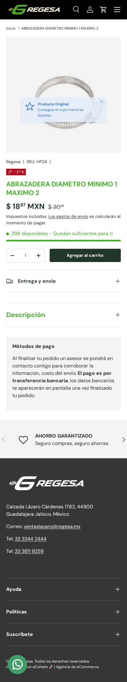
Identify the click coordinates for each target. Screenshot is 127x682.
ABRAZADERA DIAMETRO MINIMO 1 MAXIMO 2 (59, 28)
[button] (103, 9)
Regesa (13, 161)
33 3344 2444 (31, 539)
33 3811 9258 (29, 551)
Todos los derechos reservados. (62, 661)
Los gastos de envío (68, 216)
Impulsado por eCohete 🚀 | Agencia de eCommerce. (52, 666)
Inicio (10, 28)
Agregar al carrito (85, 255)
